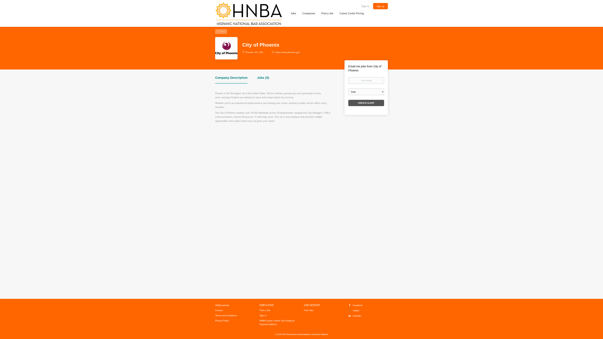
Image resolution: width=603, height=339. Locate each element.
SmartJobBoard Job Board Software (312, 334)
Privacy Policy (222, 320)
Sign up (380, 6)
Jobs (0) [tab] (263, 77)
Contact (219, 310)
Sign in (365, 6)
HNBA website (222, 305)
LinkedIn (357, 316)
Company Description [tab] (231, 77)
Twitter (356, 310)
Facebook (358, 305)
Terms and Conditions (226, 315)
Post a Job (265, 310)
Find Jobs (309, 310)
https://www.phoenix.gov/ (287, 52)
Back (222, 31)
